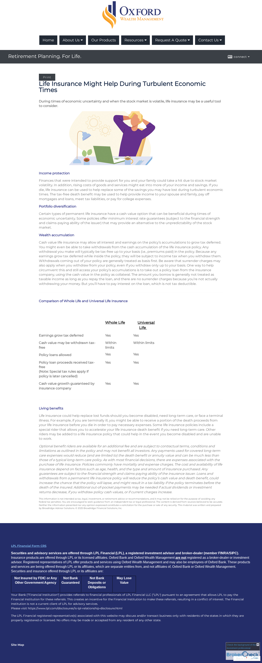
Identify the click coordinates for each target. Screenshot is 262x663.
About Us (71, 40)
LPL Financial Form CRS (28, 546)
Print (47, 77)
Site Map (17, 645)
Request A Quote (171, 40)
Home (48, 40)
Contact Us (208, 40)
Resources (133, 40)
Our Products (103, 40)
